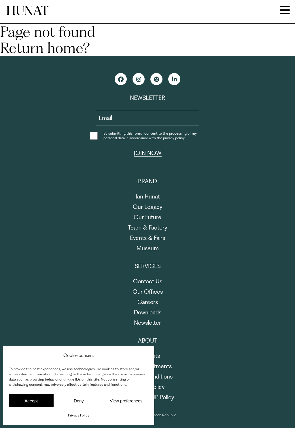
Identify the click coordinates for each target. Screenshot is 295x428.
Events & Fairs (147, 237)
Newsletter (147, 322)
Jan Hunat (147, 196)
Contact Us (147, 281)
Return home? (45, 47)
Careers (147, 301)
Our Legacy (147, 206)
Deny (79, 400)
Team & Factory (147, 227)
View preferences (126, 400)
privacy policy (173, 138)
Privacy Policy (78, 415)
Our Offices (148, 291)
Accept (31, 400)
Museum (148, 248)
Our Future (147, 217)
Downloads (147, 312)
